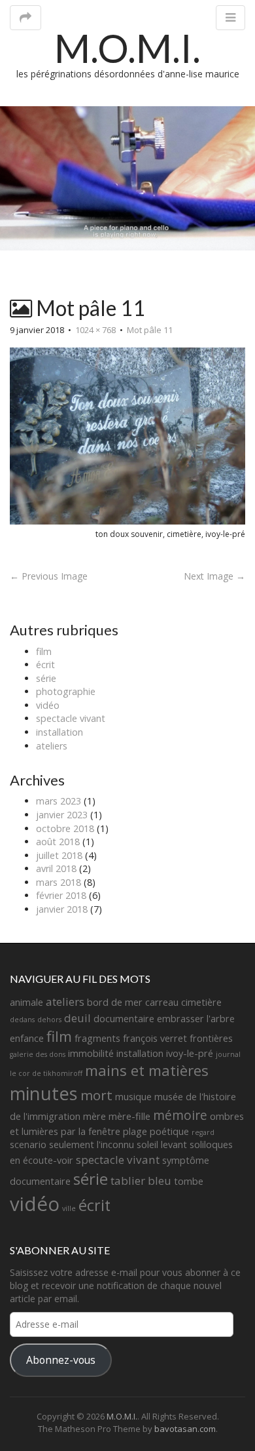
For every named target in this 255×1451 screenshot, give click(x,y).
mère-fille (129, 1116)
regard (203, 1132)
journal (228, 1054)
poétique (169, 1131)
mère (94, 1116)
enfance (27, 1038)
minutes (44, 1093)
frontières (211, 1038)
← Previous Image (49, 576)
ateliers (51, 746)
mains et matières (147, 1070)
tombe (188, 1181)
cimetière (201, 1002)
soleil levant (162, 1144)
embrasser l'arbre (196, 1018)
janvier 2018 (62, 909)
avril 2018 (56, 868)
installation (59, 732)
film (44, 651)
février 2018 (61, 895)
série (46, 678)
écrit (45, 664)
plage (135, 1131)
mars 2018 (58, 882)
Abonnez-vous (60, 1360)
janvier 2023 (62, 814)
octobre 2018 (65, 828)
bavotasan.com (185, 1429)
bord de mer (115, 1002)
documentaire (124, 1018)
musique (133, 1096)
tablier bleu (140, 1180)
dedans (22, 1019)
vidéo (48, 705)
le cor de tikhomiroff (46, 1073)
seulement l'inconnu (91, 1144)
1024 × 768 (95, 330)
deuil (77, 1017)
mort (96, 1095)
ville (69, 1208)
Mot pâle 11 (150, 330)
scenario (28, 1144)
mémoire (180, 1115)
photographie (65, 691)
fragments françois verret (131, 1038)
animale (26, 1002)
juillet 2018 (59, 855)
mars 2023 (58, 801)
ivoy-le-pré (189, 1053)
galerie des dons (37, 1054)
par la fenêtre (90, 1131)
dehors (49, 1019)
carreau (161, 1002)
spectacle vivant (70, 718)
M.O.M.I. (127, 47)
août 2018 (58, 841)
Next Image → (214, 576)
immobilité (91, 1053)
